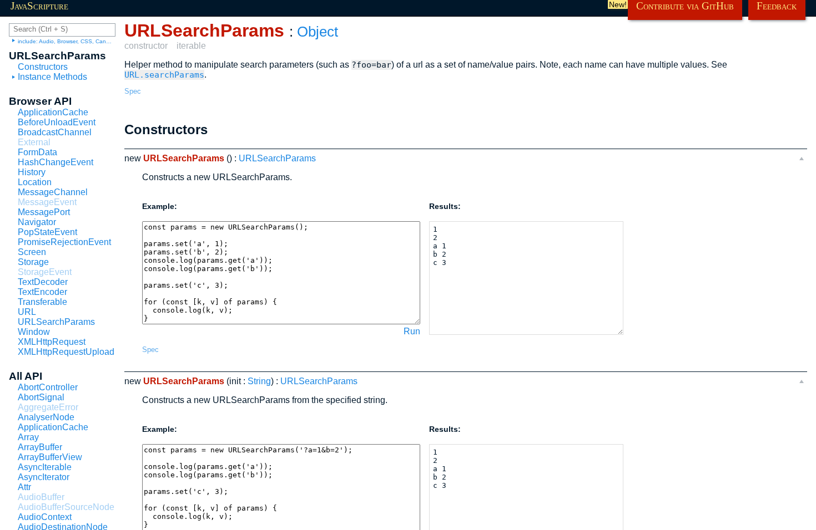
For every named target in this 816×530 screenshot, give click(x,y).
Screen (32, 252)
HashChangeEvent (55, 162)
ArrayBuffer (40, 447)
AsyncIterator (43, 477)
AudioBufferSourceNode (66, 507)
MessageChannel (53, 192)
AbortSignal (41, 397)
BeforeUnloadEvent (56, 122)
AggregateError (48, 407)
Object (317, 31)
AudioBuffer (41, 497)
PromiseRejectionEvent (64, 242)
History (32, 172)
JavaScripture (39, 6)
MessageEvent (47, 202)
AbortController (48, 387)
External (34, 142)
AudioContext (45, 517)
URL (27, 312)
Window (34, 332)
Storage (33, 262)
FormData (37, 152)
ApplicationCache (53, 112)
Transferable (42, 302)
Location (35, 182)
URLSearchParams (56, 322)
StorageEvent (45, 272)
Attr (24, 487)
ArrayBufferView (50, 457)
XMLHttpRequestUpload (66, 351)
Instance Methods (52, 76)
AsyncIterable (45, 467)
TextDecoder (43, 282)
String (259, 381)
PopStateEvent (47, 232)
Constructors (43, 67)
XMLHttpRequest (51, 341)
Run (412, 331)
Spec (132, 91)
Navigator (37, 222)
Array (28, 437)
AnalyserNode (46, 417)
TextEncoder (42, 292)
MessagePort (44, 212)
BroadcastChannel (55, 132)
